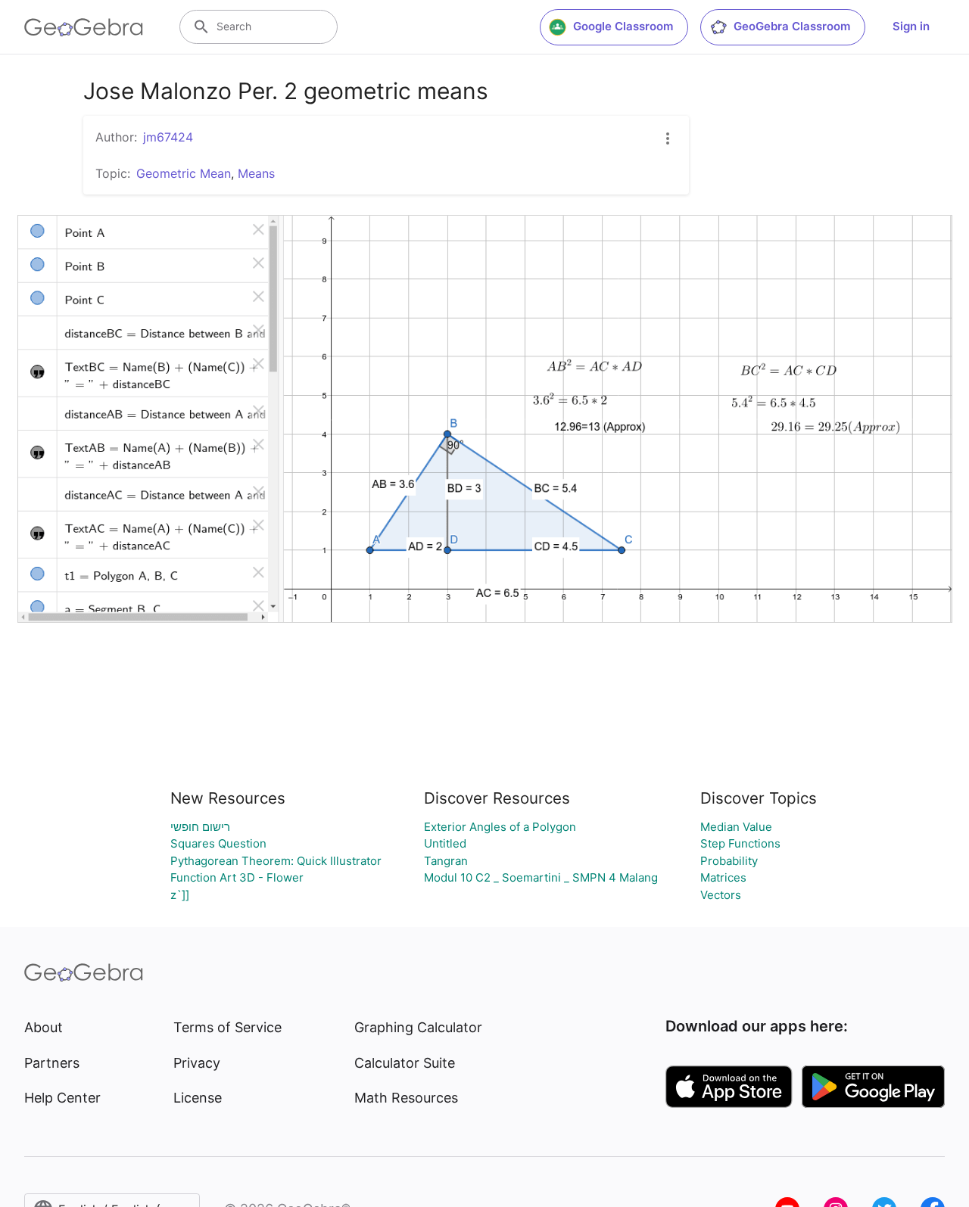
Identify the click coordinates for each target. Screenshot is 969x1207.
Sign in (911, 26)
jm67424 (168, 137)
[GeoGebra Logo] (83, 27)
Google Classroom (623, 26)
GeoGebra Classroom (792, 26)
